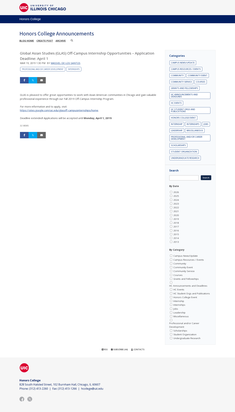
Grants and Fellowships (184, 88)
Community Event (197, 75)
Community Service (181, 81)
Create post (44, 40)
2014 (176, 238)
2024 (176, 199)
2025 (176, 195)
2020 (176, 215)
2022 (176, 207)
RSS (106, 349)
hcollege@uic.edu (92, 388)
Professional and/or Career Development (42, 69)
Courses (200, 81)
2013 (176, 241)
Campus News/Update (183, 62)
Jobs (206, 124)
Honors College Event (183, 117)
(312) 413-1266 (67, 388)
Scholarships (178, 145)
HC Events (176, 102)
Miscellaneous (195, 130)
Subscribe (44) (120, 349)
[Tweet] (33, 80)
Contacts (139, 349)
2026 (176, 192)
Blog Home (26, 40)
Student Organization (184, 151)
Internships (73, 69)
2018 (176, 222)
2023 (176, 203)
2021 (176, 211)
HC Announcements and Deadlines (184, 95)
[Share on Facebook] (24, 80)
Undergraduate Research (185, 158)
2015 (176, 234)
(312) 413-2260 (38, 388)
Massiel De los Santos (65, 63)
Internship (177, 124)
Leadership (177, 130)
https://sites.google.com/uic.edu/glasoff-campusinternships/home (59, 110)
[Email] (41, 80)
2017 (176, 226)
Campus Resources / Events (186, 69)
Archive (61, 40)
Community (177, 75)
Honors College (30, 19)
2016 (176, 230)
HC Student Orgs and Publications (183, 110)
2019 (176, 219)
